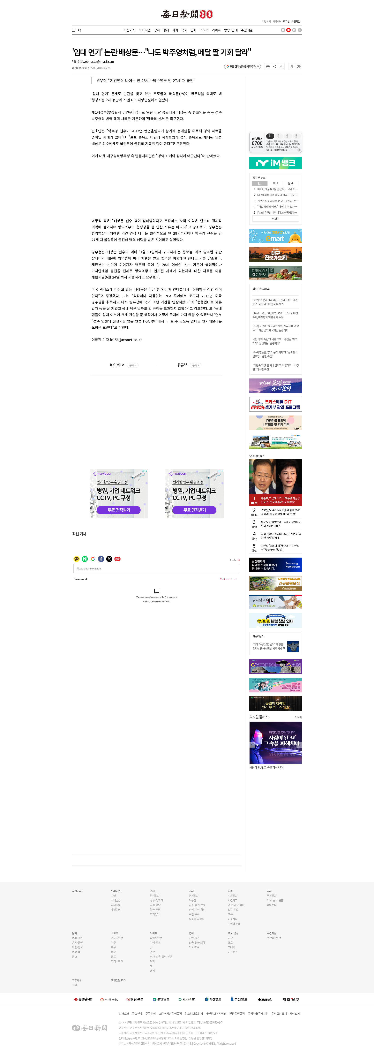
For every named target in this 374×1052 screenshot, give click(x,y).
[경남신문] (135, 999)
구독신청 (150, 1013)
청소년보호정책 (194, 1013)
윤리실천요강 (279, 1013)
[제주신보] (291, 999)
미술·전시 (77, 947)
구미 (74, 984)
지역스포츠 (117, 961)
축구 (113, 947)
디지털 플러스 (258, 716)
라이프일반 (156, 937)
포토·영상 (233, 933)
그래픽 (231, 947)
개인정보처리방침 (216, 1013)
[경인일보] (161, 999)
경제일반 (193, 895)
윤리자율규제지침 (258, 1013)
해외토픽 (271, 904)
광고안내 (137, 1013)
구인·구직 (194, 914)
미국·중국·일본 (275, 900)
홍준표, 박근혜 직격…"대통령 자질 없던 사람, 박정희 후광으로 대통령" (280, 500)
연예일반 (193, 937)
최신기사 (130, 29)
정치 (157, 29)
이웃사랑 (232, 919)
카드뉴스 (232, 951)
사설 (113, 895)
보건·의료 (233, 909)
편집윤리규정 (237, 1013)
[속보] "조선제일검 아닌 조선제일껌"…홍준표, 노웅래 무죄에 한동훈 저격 (275, 302)
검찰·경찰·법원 (236, 904)
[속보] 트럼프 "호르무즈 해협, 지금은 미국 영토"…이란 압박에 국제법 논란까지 (275, 328)
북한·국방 (155, 909)
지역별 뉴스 (234, 923)
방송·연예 (231, 29)
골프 (113, 956)
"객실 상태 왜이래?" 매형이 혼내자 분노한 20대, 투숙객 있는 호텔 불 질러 (295, 207)
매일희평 (115, 909)
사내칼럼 (115, 900)
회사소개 (124, 1013)
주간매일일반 (274, 937)
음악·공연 (77, 942)
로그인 (286, 21)
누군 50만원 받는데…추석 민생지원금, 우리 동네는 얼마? (281, 524)
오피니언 (145, 29)
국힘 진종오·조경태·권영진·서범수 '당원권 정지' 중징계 (281, 536)
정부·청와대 (156, 900)
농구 (113, 951)
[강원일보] (109, 999)
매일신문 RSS (118, 980)
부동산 (192, 900)
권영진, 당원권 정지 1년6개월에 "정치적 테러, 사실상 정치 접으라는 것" (280, 512)
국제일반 (271, 895)
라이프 (216, 29)
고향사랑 (76, 980)
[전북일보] (265, 999)
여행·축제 (155, 942)
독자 (152, 961)
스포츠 (204, 29)
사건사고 (232, 900)
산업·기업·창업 (197, 909)
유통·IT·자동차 (196, 919)
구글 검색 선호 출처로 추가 (243, 66)
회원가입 (295, 21)
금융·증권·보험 (197, 904)
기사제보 (277, 21)
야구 (113, 942)
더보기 (298, 717)
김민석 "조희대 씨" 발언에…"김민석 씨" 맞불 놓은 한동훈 (280, 548)
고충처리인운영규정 (170, 1013)
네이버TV (123, 365)
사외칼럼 (115, 904)
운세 (152, 970)
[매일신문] (83, 999)
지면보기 (266, 21)
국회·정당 (155, 904)
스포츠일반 (117, 937)
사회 (175, 29)
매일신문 (77, 61)
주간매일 (247, 29)
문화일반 (76, 937)
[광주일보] (187, 999)
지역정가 (154, 914)
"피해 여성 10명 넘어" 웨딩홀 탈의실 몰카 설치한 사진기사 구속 (268, 648)
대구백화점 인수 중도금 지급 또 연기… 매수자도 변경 (285, 195)
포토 (230, 942)
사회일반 (232, 895)
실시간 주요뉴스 (260, 288)
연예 (191, 933)
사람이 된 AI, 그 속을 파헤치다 (266, 767)
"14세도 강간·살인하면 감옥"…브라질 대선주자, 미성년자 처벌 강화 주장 (275, 315)
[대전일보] (213, 999)
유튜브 (188, 365)
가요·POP (194, 947)
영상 (230, 937)
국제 (184, 29)
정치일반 (154, 895)
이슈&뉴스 (258, 636)
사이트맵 (295, 1013)
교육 (230, 914)
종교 (74, 956)
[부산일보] (239, 999)
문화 (193, 29)
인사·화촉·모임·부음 (161, 956)
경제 (166, 29)
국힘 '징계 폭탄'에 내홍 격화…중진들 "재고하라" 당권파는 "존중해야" (274, 341)
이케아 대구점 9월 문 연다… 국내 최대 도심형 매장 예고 (286, 189)
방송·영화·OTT (197, 942)
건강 (152, 951)
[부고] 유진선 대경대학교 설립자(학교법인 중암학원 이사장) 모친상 (292, 212)
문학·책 (76, 951)
